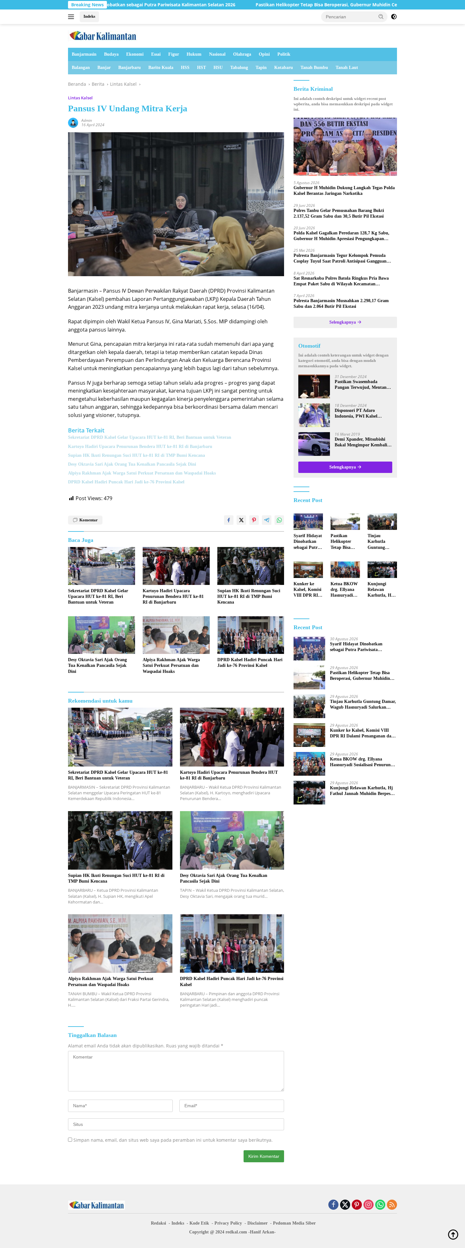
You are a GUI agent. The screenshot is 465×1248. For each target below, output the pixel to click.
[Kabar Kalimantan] (103, 35)
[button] (381, 16)
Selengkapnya (343, 322)
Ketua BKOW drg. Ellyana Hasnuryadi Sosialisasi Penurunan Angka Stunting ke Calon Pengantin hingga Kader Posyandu (344, 590)
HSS (185, 67)
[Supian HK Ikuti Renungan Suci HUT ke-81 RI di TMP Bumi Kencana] (250, 566)
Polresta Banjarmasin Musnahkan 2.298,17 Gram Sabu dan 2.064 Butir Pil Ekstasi (341, 303)
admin (86, 120)
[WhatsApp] (380, 1205)
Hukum (194, 54)
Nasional (217, 54)
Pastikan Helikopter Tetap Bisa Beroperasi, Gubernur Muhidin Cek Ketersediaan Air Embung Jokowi (300, 5)
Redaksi (158, 1223)
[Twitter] (345, 1205)
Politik (283, 54)
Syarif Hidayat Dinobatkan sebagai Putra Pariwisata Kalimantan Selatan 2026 (308, 541)
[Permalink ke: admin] (73, 122)
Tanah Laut (347, 67)
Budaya (111, 54)
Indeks (89, 16)
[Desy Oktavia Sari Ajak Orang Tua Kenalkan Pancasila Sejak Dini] (101, 635)
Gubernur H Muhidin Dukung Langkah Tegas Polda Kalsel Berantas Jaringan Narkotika (344, 190)
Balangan (81, 67)
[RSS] (392, 1205)
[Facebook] (333, 1205)
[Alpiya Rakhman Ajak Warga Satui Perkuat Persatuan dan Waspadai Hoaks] (176, 635)
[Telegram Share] (266, 520)
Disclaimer (257, 1223)
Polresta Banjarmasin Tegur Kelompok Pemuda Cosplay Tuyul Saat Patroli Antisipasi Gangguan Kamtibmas (340, 258)
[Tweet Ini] (241, 520)
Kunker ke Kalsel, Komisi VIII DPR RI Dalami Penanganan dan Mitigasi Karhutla (307, 590)
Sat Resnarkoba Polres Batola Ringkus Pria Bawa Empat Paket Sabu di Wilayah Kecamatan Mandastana (341, 281)
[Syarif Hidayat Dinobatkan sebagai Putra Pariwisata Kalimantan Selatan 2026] (308, 521)
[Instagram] (368, 1205)
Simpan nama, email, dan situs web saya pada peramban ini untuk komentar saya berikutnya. (173, 1140)
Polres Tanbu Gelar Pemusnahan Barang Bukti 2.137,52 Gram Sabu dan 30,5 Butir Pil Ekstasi (339, 213)
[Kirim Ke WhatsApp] (279, 520)
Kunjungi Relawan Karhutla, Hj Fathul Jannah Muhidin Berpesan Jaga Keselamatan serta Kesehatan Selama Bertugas (382, 590)
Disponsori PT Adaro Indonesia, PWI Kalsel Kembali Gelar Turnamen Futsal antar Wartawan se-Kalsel (360, 413)
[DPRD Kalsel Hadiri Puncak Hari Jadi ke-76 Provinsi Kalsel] (250, 635)
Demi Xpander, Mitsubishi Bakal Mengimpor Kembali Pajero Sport (361, 442)
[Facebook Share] (228, 520)
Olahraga (242, 54)
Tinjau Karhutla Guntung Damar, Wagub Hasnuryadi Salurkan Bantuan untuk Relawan (382, 541)
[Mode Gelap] (394, 16)
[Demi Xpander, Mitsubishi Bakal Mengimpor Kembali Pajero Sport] (314, 444)
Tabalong (239, 67)
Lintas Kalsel (80, 98)
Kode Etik (199, 1223)
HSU (218, 67)
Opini (264, 54)
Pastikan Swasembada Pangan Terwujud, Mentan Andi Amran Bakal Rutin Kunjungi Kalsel (361, 384)
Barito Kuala (160, 67)
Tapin (261, 67)
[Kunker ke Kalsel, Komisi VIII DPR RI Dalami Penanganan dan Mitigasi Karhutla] (308, 570)
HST (201, 67)
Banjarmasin (84, 54)
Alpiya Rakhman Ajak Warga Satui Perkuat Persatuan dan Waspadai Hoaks (142, 473)
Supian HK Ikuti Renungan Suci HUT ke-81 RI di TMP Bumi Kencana (136, 455)
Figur (173, 54)
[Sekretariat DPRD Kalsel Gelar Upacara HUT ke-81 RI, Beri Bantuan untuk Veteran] (101, 566)
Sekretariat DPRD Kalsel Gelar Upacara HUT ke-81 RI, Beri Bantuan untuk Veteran (149, 437)
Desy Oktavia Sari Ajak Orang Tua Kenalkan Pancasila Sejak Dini (132, 464)
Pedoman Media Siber (294, 1223)
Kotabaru (283, 67)
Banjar (104, 67)
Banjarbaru (129, 67)
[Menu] (72, 16)
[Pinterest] (357, 1205)
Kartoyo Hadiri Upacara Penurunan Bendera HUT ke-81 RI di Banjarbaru (140, 446)
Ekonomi (135, 54)
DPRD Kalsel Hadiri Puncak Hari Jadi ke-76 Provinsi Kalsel (126, 482)
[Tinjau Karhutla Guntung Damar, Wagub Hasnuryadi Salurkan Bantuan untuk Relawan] (382, 521)
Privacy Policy (228, 1223)
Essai (156, 54)
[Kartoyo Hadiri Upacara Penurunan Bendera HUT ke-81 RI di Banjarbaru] (176, 566)
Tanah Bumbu (314, 67)
